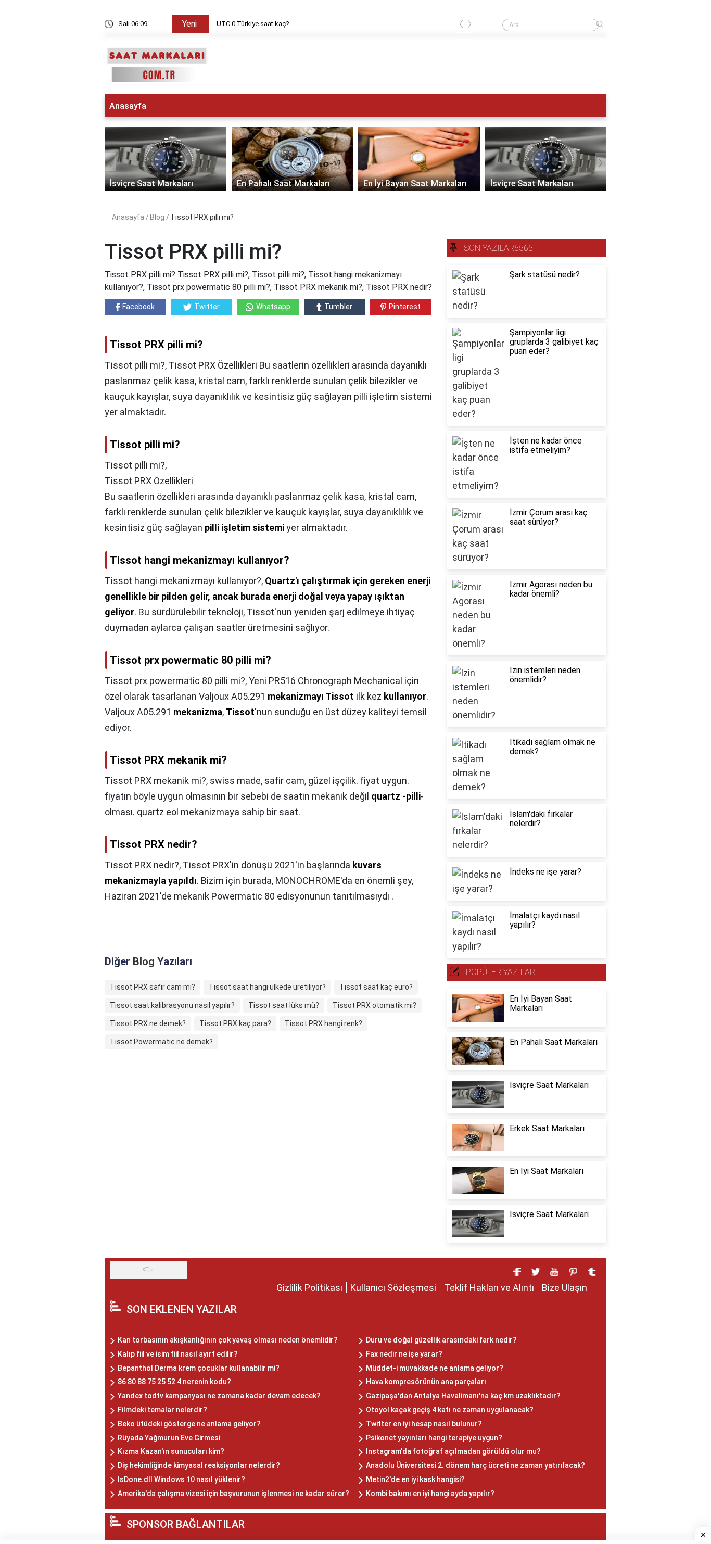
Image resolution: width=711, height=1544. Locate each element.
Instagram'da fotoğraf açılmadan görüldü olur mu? (453, 1451)
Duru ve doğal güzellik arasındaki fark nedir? (441, 1340)
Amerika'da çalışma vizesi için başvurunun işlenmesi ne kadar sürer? (233, 1493)
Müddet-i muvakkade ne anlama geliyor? (434, 1368)
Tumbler (338, 306)
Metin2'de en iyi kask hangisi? (415, 1479)
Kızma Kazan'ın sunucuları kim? (171, 1451)
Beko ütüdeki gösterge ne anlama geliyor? (189, 1424)
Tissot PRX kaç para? (235, 1023)
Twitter (207, 306)
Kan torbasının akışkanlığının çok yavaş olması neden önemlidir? (228, 1340)
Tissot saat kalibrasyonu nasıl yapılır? (172, 1005)
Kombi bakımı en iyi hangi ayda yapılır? (430, 1493)
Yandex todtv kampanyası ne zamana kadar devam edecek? (219, 1395)
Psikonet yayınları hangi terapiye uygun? (434, 1438)
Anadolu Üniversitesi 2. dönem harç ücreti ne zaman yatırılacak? (475, 1465)
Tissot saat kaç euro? (376, 987)
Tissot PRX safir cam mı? (152, 987)
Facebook (138, 306)
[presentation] (461, 26)
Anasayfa (127, 106)
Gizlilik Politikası (309, 1287)
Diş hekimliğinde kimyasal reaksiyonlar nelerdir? (199, 1465)
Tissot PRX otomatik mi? (374, 1005)
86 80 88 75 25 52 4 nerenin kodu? (174, 1381)
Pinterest (405, 306)
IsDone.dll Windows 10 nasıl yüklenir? (181, 1479)
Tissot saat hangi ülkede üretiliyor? (267, 987)
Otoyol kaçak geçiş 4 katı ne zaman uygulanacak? (450, 1410)
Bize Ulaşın (564, 1287)
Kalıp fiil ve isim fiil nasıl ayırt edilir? (178, 1354)
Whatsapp (273, 306)
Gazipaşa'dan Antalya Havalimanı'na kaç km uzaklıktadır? (463, 1395)
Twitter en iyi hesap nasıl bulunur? (424, 1424)
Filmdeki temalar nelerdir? (162, 1410)
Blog (158, 217)
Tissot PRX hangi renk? (323, 1023)
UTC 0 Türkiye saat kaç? (253, 24)
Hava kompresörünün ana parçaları (426, 1381)
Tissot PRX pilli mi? (202, 217)
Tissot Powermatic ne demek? (161, 1041)
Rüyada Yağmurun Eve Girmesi (169, 1438)
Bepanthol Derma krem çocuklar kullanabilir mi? (199, 1368)
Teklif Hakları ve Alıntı (489, 1287)
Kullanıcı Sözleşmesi (393, 1287)
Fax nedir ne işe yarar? (404, 1354)
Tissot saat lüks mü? (283, 1005)
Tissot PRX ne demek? (148, 1023)
